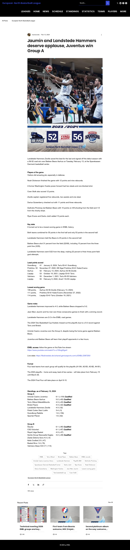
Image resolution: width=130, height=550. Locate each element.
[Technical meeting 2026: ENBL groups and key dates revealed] (32, 514)
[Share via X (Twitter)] (33, 485)
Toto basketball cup (60, 473)
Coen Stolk (72, 473)
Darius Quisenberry (41, 469)
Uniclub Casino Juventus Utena (43, 461)
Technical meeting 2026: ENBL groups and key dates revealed (31, 528)
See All (110, 502)
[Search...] (108, 3)
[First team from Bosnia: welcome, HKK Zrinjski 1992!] (65, 514)
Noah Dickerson (90, 465)
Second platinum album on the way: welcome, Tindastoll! (97, 528)
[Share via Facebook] (28, 485)
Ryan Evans (78, 465)
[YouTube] (120, 3)
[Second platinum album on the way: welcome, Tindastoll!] (98, 514)
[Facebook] (123, 3)
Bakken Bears (73, 457)
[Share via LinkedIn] (38, 485)
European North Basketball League (22, 3)
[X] (118, 3)
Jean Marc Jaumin (72, 469)
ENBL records (86, 457)
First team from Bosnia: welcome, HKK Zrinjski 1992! (64, 528)
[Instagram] (126, 3)
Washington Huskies (56, 469)
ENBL (41, 457)
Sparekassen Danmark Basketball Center (48, 465)
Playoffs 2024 (77, 461)
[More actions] (101, 34)
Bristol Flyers (62, 457)
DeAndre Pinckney (91, 461)
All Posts (5, 21)
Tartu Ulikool (51, 457)
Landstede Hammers (63, 461)
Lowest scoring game (88, 469)
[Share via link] (43, 485)
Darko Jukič (67, 465)
